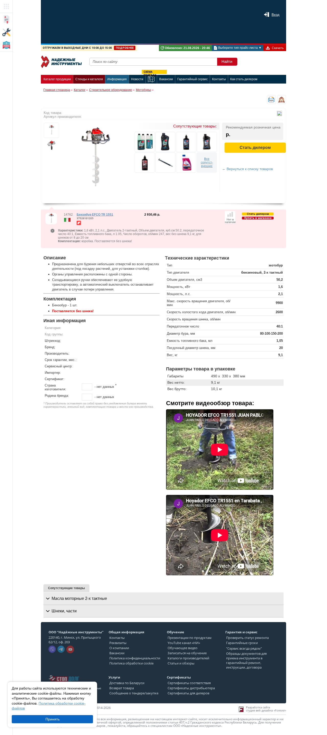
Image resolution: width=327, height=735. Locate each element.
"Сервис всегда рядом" (244, 648)
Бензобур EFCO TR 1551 (95, 214)
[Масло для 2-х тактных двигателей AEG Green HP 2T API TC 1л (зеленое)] (165, 142)
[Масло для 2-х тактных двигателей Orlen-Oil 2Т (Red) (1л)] (186, 163)
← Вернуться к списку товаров (247, 169)
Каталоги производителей (188, 658)
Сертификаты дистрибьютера (191, 688)
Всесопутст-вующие (207, 162)
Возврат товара (121, 688)
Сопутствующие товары (66, 588)
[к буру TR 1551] (165, 163)
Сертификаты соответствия (189, 683)
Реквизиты (117, 642)
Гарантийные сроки (242, 642)
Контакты (117, 637)
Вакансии (116, 653)
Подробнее (125, 48)
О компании (119, 648)
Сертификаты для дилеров (188, 693)
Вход (275, 15)
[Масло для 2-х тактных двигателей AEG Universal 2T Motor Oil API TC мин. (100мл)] (145, 163)
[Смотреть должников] (64, 673)
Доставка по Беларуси (126, 683)
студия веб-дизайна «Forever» (266, 710)
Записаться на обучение (187, 653)
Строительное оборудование (110, 90)
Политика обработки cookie (131, 663)
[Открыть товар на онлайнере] (79, 223)
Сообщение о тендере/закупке (133, 693)
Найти (226, 61)
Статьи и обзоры (181, 663)
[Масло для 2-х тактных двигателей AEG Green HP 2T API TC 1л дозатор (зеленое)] (145, 142)
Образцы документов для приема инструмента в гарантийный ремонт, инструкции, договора (246, 660)
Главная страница (56, 90)
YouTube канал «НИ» (184, 642)
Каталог (79, 90)
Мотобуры (143, 90)
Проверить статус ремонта (247, 637)
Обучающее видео (182, 648)
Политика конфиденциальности (134, 658)
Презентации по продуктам (190, 637)
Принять (52, 719)
